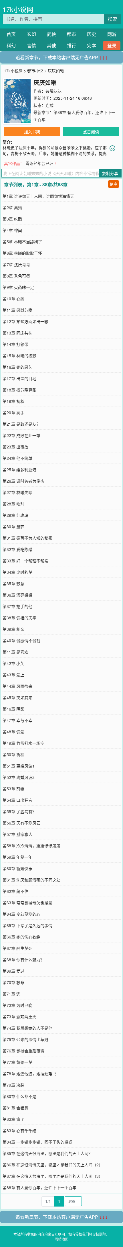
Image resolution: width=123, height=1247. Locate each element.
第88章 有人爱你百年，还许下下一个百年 (39, 1187)
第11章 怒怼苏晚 (17, 310)
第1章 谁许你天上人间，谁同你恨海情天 (38, 196)
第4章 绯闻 (12, 230)
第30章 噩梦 (13, 526)
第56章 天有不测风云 (21, 823)
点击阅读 (91, 131)
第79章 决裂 (13, 1085)
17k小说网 (18, 9)
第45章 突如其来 (17, 697)
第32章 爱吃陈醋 (17, 549)
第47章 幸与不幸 (17, 720)
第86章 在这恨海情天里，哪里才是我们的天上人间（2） (53, 1165)
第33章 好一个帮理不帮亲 (25, 561)
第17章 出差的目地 (19, 378)
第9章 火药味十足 (18, 287)
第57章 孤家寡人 (17, 834)
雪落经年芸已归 (39, 163)
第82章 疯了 (13, 1119)
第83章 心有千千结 (19, 1130)
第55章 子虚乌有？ (19, 811)
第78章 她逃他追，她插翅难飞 (29, 1073)
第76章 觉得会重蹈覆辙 (23, 1051)
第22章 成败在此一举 (21, 435)
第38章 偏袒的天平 (19, 618)
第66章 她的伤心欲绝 (21, 937)
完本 (91, 45)
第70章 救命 (13, 982)
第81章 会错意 (15, 1108)
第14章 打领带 (15, 344)
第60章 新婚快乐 (17, 868)
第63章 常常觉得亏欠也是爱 (27, 902)
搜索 (112, 19)
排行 (71, 45)
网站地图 (61, 1238)
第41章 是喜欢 (15, 652)
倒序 (113, 184)
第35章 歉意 (13, 583)
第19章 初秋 (13, 401)
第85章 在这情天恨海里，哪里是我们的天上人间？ (47, 1153)
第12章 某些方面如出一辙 (25, 321)
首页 (11, 34)
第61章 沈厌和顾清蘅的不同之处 (31, 880)
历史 (91, 34)
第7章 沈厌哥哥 (16, 264)
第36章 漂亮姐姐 (17, 595)
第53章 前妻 (13, 788)
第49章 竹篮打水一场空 (23, 743)
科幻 (11, 45)
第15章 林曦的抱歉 (19, 355)
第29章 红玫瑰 (15, 515)
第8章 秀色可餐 (16, 276)
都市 (71, 34)
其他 (51, 45)
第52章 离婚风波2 (19, 777)
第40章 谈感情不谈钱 (21, 640)
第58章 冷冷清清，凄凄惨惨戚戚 (31, 845)
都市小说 (35, 71)
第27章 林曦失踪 (17, 492)
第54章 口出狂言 (17, 800)
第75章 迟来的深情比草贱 (25, 1039)
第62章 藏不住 (15, 891)
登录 (111, 45)
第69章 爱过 (13, 971)
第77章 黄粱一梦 (17, 1062)
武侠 (51, 34)
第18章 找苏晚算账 (19, 390)
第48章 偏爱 (13, 731)
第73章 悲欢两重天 (19, 1016)
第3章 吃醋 (12, 219)
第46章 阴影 (13, 709)
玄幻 (31, 34)
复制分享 (110, 173)
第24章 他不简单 (17, 458)
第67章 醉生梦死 (17, 948)
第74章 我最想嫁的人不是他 (27, 1028)
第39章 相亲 (13, 629)
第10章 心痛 (13, 298)
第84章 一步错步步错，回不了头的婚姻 (37, 1142)
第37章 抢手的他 (17, 606)
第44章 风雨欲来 (17, 686)
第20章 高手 (13, 412)
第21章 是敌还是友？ (21, 424)
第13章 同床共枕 (17, 333)
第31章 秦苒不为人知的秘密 (27, 538)
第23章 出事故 (15, 447)
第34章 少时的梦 (17, 572)
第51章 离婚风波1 (19, 766)
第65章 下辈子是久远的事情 (27, 925)
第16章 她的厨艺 (17, 367)
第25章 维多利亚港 (19, 469)
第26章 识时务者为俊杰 (23, 481)
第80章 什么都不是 (19, 1096)
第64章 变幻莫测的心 (21, 914)
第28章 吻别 (13, 504)
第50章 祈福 (13, 754)
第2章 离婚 (12, 207)
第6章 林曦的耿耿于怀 (22, 253)
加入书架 (32, 131)
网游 (111, 34)
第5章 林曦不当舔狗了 (22, 241)
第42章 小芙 (13, 663)
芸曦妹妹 (53, 91)
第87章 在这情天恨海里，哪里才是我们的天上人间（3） (53, 1176)
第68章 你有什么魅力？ (23, 959)
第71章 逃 (11, 994)
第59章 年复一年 (17, 857)
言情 (31, 45)
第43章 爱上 (13, 674)
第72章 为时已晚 (17, 1005)
